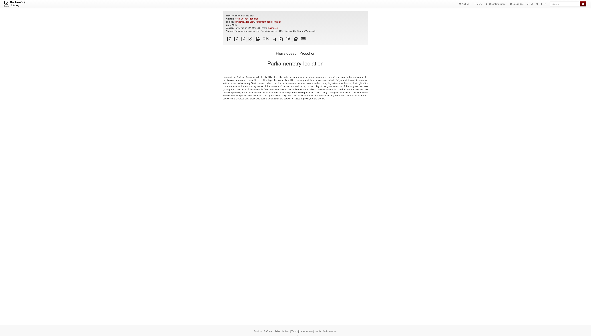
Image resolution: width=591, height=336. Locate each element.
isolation (250, 21)
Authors (285, 331)
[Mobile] (527, 4)
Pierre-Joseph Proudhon (246, 18)
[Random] (537, 4)
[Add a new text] (541, 4)
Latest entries (306, 331)
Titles (277, 331)
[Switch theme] (545, 4)
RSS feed (268, 331)
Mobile (318, 331)
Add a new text (330, 331)
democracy (239, 21)
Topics (294, 331)
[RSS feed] (532, 4)
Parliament (260, 21)
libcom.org (272, 27)
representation (274, 21)
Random (258, 331)
